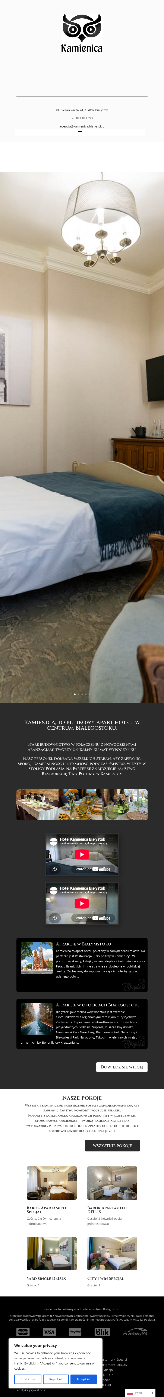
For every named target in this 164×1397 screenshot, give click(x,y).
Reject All (56, 1379)
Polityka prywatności (31, 1390)
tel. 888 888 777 (82, 118)
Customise (27, 1379)
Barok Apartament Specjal (47, 1210)
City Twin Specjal (105, 1278)
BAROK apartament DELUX (106, 1365)
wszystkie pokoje (112, 1145)
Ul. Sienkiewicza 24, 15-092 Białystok (82, 110)
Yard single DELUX (46, 1278)
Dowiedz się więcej (122, 1067)
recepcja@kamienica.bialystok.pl (82, 126)
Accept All (83, 1379)
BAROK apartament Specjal (106, 1359)
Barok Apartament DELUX (107, 1210)
